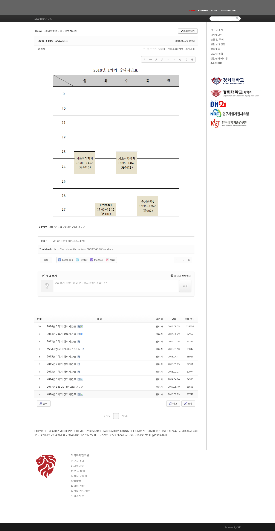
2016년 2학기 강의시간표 (62, 326)
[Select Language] (230, 10)
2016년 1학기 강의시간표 (53, 41)
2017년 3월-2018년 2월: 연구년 (65, 386)
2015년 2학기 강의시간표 (62, 364)
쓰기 (189, 403)
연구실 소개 (217, 30)
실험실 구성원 (218, 44)
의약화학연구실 (53, 31)
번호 (39, 318)
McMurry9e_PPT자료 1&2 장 (64, 349)
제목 (99, 318)
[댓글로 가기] (180, 59)
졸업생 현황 (217, 53)
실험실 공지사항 (219, 58)
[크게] (156, 59)
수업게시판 (216, 63)
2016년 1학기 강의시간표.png (69, 240)
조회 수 (188, 318)
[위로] (168, 59)
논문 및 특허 (217, 39)
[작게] (162, 59)
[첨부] (192, 59)
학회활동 (215, 49)
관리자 (41, 49)
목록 (46, 259)
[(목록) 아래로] (174, 59)
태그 (174, 403)
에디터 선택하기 (181, 275)
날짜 (173, 318)
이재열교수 (216, 34)
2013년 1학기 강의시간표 (62, 371)
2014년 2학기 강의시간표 (62, 334)
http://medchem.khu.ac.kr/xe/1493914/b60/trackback (83, 249)
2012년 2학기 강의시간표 (62, 341)
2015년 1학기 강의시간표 (62, 356)
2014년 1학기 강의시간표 (62, 379)
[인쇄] (186, 59)
